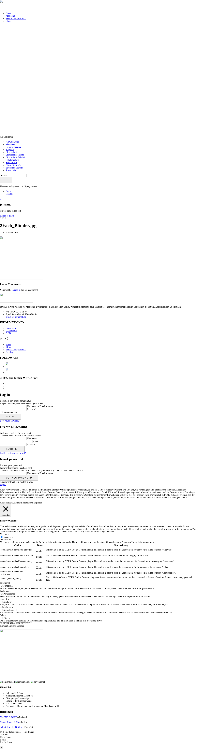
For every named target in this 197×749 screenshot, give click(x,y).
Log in (3, 453)
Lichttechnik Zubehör (16, 157)
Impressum (11, 328)
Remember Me (10, 412)
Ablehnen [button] (16, 502)
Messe (9, 347)
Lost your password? (9, 421)
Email (35, 441)
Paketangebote (12, 160)
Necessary (8, 537)
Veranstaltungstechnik (16, 349)
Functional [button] (5, 583)
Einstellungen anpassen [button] (31, 502)
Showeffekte (11, 162)
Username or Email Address (40, 406)
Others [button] (3, 615)
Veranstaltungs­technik (16, 18)
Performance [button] (6, 591)
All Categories (12, 142)
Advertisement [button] (6, 607)
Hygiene (10, 149)
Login (8, 191)
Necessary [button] (4, 534)
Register (9, 194)
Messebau (10, 16)
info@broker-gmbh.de (16, 317)
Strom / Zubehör (13, 165)
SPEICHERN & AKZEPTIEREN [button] (16, 623)
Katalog (9, 352)
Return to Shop (7, 216)
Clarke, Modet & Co (9, 722)
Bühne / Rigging (13, 147)
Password (31, 409)
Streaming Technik (14, 167)
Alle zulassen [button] (6, 502)
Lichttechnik (11, 152)
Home (8, 13)
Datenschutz (11, 330)
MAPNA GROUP (8, 717)
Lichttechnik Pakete (15, 154)
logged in (16, 290)
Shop (8, 21)
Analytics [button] (4, 599)
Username (31, 438)
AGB (8, 333)
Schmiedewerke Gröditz (11, 727)
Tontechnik (11, 170)
